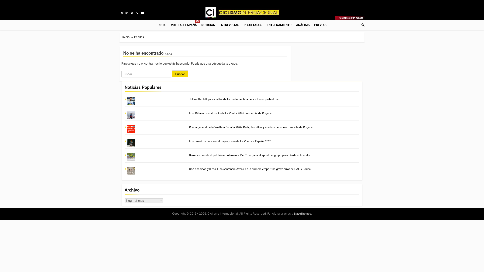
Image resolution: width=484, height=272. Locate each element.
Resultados (253, 25)
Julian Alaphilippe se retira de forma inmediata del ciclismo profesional (234, 99)
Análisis (303, 25)
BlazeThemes (302, 213)
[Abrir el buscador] (363, 24)
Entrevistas (229, 25)
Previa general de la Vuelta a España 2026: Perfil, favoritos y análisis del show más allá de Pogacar (251, 127)
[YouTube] (142, 13)
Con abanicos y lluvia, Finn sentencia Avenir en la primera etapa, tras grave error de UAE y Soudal (250, 169)
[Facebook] (121, 13)
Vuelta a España (185, 23)
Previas (320, 25)
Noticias (208, 25)
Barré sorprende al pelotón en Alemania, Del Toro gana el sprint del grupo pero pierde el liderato (249, 155)
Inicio (161, 25)
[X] (132, 13)
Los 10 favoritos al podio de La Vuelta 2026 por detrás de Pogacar (230, 113)
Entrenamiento (279, 25)
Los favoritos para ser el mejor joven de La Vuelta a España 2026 (230, 141)
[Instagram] (126, 13)
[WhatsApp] (137, 13)
